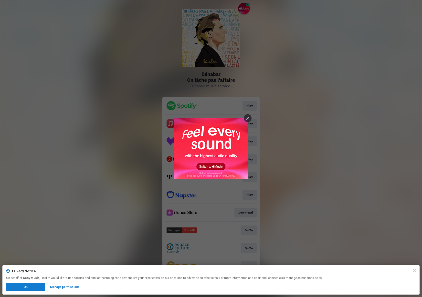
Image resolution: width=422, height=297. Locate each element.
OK (26, 287)
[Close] (414, 270)
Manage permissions (65, 287)
